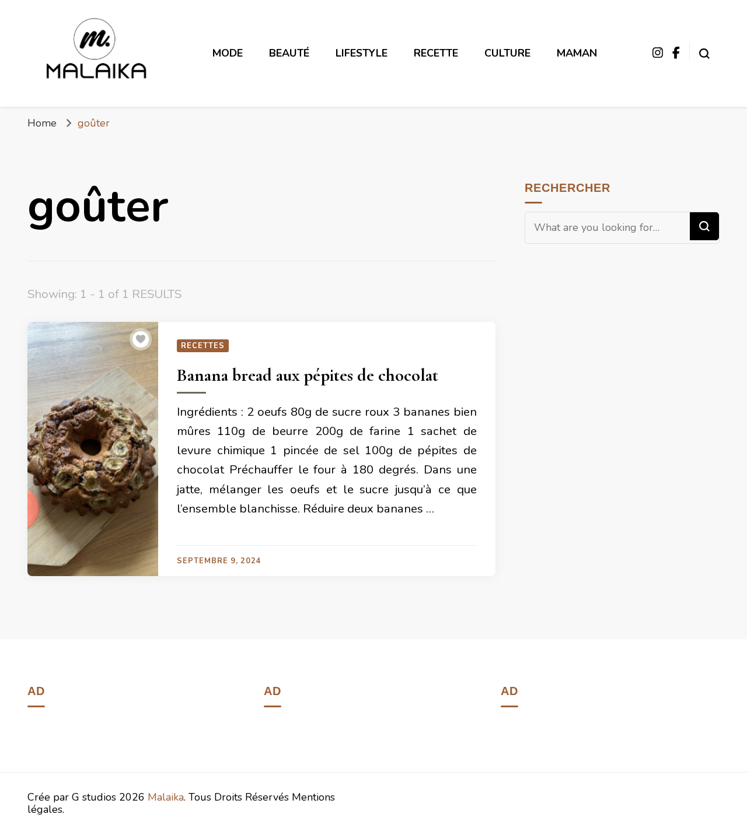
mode (227, 53)
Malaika (166, 797)
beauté (289, 53)
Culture (507, 53)
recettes (203, 346)
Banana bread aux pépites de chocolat (307, 375)
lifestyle (362, 53)
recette (436, 53)
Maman (577, 53)
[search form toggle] (704, 50)
